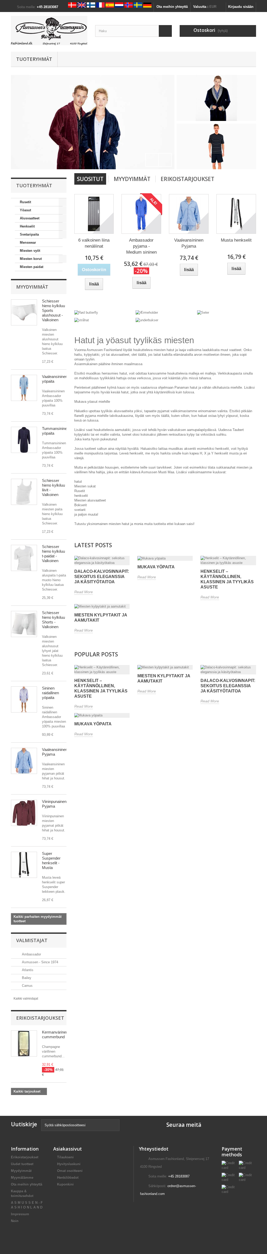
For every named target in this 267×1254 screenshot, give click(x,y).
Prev (152, 160)
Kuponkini (65, 1184)
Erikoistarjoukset (40, 1018)
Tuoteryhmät (34, 59)
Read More (83, 592)
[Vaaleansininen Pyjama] (24, 761)
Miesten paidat (31, 267)
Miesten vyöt (30, 251)
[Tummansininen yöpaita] (24, 440)
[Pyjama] (97, 122)
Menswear (28, 242)
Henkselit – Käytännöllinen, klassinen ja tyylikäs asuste (227, 579)
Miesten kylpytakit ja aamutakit (100, 617)
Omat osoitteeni (70, 1171)
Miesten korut (31, 259)
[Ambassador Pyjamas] (24, 813)
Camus (27, 986)
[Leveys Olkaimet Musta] (24, 865)
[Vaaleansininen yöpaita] (24, 388)
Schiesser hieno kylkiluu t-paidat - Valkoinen (53, 553)
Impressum (20, 1214)
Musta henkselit (236, 240)
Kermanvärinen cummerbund (55, 1034)
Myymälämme (22, 1178)
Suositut (90, 179)
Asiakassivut (67, 1149)
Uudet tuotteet (22, 1164)
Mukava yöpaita (156, 567)
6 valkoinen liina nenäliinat (94, 243)
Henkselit (27, 226)
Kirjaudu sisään (240, 7)
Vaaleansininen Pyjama (55, 751)
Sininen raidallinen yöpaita (50, 693)
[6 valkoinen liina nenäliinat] (94, 214)
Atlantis (27, 970)
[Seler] (203, 312)
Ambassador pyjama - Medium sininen (141, 246)
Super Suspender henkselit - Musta (51, 860)
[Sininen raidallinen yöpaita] (24, 699)
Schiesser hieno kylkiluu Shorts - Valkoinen (53, 619)
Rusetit (25, 202)
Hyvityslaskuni (69, 1164)
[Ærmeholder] (147, 312)
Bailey (26, 978)
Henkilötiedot (67, 1178)
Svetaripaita (29, 234)
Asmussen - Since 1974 (39, 962)
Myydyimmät (32, 287)
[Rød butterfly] (86, 312)
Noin (15, 1221)
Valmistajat (31, 940)
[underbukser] (147, 320)
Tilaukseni (65, 1157)
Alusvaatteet (29, 218)
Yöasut (25, 210)
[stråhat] (81, 320)
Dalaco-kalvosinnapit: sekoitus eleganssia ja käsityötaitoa (101, 576)
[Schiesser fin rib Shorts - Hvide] (24, 312)
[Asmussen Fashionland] (49, 30)
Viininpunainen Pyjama (54, 803)
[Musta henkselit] (236, 214)
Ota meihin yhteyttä (172, 7)
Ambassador (31, 954)
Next (165, 160)
